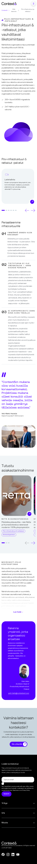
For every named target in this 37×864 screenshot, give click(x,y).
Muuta (5, 823)
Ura (3, 813)
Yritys (4, 803)
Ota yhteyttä (17, 744)
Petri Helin (25, 681)
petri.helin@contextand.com (18, 693)
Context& (4, 10)
